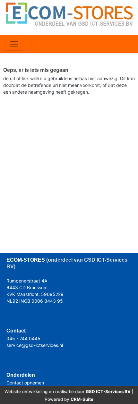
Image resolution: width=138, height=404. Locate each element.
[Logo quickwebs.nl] (69, 13)
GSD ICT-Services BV (108, 391)
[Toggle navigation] (14, 44)
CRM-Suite (82, 399)
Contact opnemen (25, 382)
